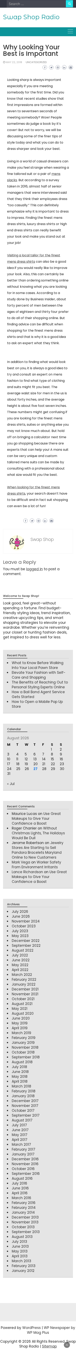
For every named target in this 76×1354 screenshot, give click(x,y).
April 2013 (20, 1256)
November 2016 (25, 1163)
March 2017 (21, 1144)
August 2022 (22, 950)
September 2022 (26, 945)
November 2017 (25, 1105)
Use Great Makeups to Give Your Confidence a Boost (36, 818)
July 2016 (19, 1183)
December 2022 (26, 940)
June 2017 (20, 1130)
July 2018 (19, 1066)
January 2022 (23, 984)
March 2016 (21, 1197)
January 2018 (23, 1096)
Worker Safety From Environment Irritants (36, 865)
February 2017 (23, 1149)
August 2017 (22, 1120)
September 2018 (26, 1057)
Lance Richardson (27, 872)
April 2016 (20, 1193)
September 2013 (26, 1231)
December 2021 (25, 989)
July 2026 (20, 911)
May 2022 (20, 965)
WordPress (31, 1327)
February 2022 (24, 979)
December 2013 (25, 1217)
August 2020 (23, 1013)
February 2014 (24, 1207)
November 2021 (25, 994)
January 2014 (23, 1212)
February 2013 (23, 1265)
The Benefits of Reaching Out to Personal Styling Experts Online (40, 685)
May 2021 (19, 1008)
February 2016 (23, 1202)
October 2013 (23, 1227)
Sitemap (49, 1346)
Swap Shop (42, 539)
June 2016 (20, 1188)
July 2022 (20, 955)
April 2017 (19, 1139)
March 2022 (22, 974)
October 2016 (23, 1168)
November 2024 (26, 921)
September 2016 (26, 1173)
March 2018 (21, 1086)
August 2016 (22, 1178)
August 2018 (22, 1062)
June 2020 (21, 1018)
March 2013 (21, 1261)
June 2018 (20, 1071)
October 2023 (24, 926)
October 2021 (23, 998)
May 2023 (20, 935)
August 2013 (22, 1236)
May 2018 (20, 1076)
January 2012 (23, 1270)
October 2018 (23, 1052)
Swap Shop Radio (31, 17)
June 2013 (20, 1246)
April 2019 (20, 1028)
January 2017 (23, 1154)
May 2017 (19, 1134)
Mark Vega (21, 862)
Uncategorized (36, 62)
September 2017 (26, 1115)
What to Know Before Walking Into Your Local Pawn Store (37, 665)
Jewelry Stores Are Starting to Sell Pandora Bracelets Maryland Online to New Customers (37, 850)
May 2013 (20, 1251)
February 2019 (23, 1037)
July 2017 (19, 1125)
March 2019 (21, 1032)
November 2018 (25, 1047)
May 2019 (20, 1023)
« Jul (11, 783)
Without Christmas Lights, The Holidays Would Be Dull (38, 833)
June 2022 (21, 960)
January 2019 (23, 1042)
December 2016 (25, 1159)
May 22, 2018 (14, 62)
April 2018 (20, 1081)
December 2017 (25, 1100)
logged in (34, 569)
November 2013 (25, 1222)
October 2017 (23, 1110)
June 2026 (21, 916)
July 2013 (19, 1241)
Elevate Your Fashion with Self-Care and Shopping (38, 675)
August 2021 (22, 1003)
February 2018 (23, 1091)
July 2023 (20, 931)
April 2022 (20, 969)
